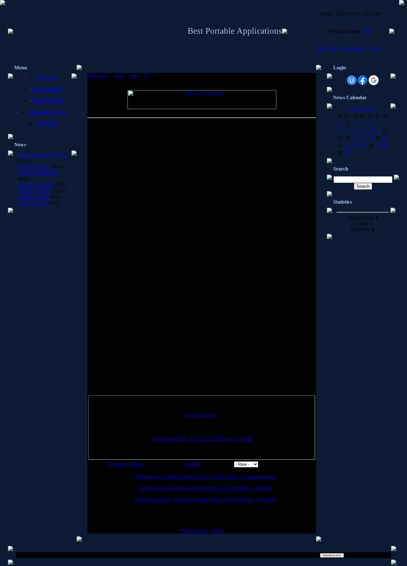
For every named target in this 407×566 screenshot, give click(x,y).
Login (217, 530)
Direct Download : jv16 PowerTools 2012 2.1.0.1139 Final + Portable (205, 499)
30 (347, 152)
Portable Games (34, 196)
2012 (119, 75)
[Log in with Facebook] (362, 80)
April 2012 (362, 108)
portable (193, 464)
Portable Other (32, 203)
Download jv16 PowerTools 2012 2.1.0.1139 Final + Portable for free (205, 476)
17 (355, 138)
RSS (367, 31)
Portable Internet (34, 190)
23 (347, 145)
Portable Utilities (34, 167)
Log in (376, 48)
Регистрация (194, 530)
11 (363, 130)
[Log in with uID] (351, 80)
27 (377, 145)
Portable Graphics (36, 184)
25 (363, 145)
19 (370, 138)
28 (384, 145)
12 (370, 130)
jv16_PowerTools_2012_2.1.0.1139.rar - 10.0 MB (201, 438)
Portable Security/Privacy (43, 155)
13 (377, 130)
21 (146, 75)
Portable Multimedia (38, 173)
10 (355, 130)
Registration (353, 48)
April (134, 75)
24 (355, 145)
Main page (327, 48)
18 (363, 138)
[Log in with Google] (374, 80)
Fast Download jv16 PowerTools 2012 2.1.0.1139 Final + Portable (205, 488)
